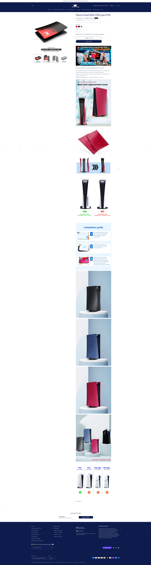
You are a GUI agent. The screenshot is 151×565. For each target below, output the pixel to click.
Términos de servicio (58, 536)
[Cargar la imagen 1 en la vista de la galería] (38, 58)
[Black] (79, 26)
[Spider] (76, 26)
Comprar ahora (88, 41)
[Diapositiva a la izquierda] (32, 58)
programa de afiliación (35, 538)
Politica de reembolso (58, 532)
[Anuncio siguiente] (119, 1)
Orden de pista (34, 536)
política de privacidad (58, 530)
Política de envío (83, 562)
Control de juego (34, 530)
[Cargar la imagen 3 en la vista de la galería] (55, 58)
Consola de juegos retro (36, 528)
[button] (32, 5)
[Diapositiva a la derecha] (69, 58)
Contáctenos (56, 528)
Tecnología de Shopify (41, 562)
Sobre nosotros (57, 526)
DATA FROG (36, 562)
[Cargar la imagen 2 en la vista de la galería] (47, 58)
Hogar (32, 526)
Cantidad (77, 28)
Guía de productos (35, 534)
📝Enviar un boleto (79, 530)
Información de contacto (51, 562)
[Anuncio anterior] (31, 1)
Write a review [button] (86, 517)
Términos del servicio (75, 562)
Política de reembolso (67, 562)
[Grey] (81, 26)
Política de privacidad (59, 562)
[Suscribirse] (51, 547)
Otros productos (34, 532)
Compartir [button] (79, 501)
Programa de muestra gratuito (37, 540)
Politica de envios (57, 534)
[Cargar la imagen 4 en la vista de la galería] (64, 58)
